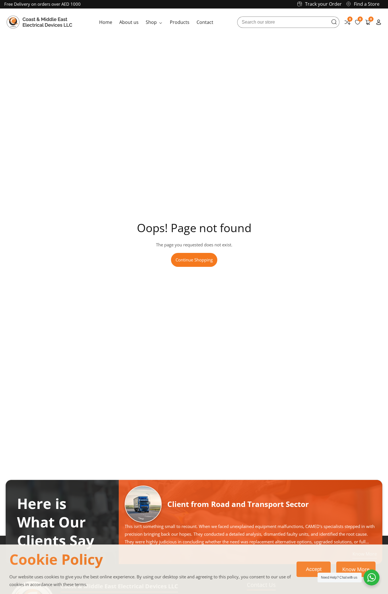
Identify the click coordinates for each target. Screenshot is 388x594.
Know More (356, 569)
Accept (314, 569)
